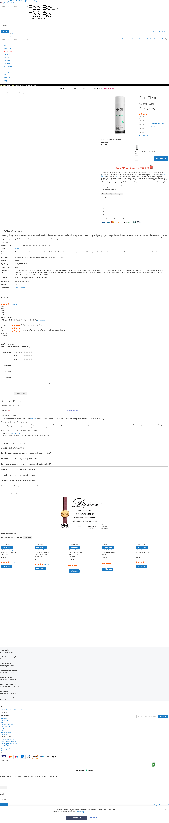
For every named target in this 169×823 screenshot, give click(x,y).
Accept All (76, 818)
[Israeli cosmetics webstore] (40, 12)
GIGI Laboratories (20, 288)
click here (33, 419)
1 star (3, 314)
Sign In (134, 39)
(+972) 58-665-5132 (14, 1)
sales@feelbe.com (27, 1)
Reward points (5, 749)
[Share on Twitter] (105, 206)
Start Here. (14, 34)
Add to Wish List (106, 194)
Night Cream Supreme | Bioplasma (8, 553)
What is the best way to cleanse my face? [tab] (18, 469)
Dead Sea (85, 88)
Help (35, 1)
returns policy (15, 433)
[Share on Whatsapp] (105, 200)
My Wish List (126, 39)
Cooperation (5, 720)
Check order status (7, 724)
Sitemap (3, 751)
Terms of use (5, 745)
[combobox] (15, 6)
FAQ (162, 39)
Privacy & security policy (9, 743)
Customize (94, 818)
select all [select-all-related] (28, 537)
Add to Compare (117, 194)
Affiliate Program (6, 732)
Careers (3, 730)
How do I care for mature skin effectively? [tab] (18, 480)
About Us (4, 719)
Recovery (18, 249)
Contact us (3, 1)
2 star (3, 312)
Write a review (42, 320)
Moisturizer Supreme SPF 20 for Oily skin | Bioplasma (42, 554)
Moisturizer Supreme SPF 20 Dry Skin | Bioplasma (75, 554)
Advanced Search (6, 722)
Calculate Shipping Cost (74, 410)
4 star (3, 308)
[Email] (105, 214)
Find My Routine (109, 88)
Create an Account (153, 39)
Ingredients (96, 88)
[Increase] (136, 160)
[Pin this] (105, 212)
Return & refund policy (8, 741)
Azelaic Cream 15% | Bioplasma (109, 553)
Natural (74, 88)
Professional (64, 88)
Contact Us (4, 734)
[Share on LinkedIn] (105, 209)
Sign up (2, 85)
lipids (116, 176)
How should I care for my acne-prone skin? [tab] (19, 459)
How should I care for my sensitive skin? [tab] (18, 475)
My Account (117, 39)
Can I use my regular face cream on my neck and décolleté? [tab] (26, 464)
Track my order (6, 726)
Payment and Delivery (8, 739)
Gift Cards (4, 747)
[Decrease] (136, 155)
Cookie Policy (80, 812)
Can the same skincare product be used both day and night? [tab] (26, 453)
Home (2, 93)
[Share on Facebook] (105, 203)
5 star (3, 306)
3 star (3, 310)
